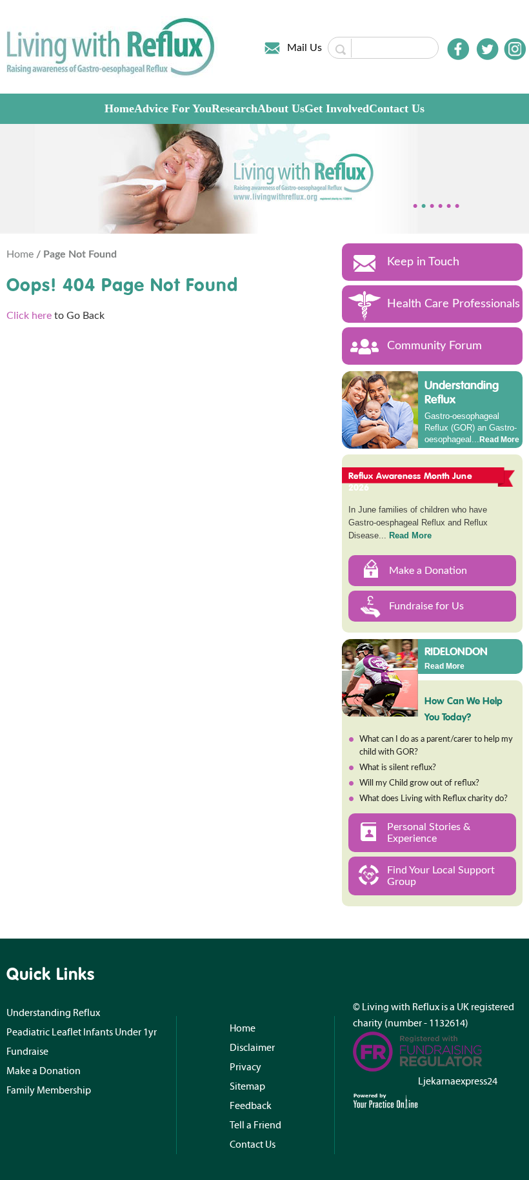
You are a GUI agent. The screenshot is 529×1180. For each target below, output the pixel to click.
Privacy (245, 1067)
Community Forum (434, 346)
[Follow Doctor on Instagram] (514, 49)
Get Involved (336, 108)
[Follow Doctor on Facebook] (458, 49)
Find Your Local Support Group (441, 876)
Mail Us (304, 48)
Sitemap (247, 1086)
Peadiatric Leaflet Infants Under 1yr (81, 1032)
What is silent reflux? (397, 768)
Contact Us (396, 108)
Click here (29, 315)
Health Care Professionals (453, 304)
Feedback (251, 1106)
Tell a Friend (255, 1125)
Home (119, 108)
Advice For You (173, 108)
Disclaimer (252, 1047)
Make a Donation (428, 570)
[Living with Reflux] (111, 46)
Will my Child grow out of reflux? (419, 783)
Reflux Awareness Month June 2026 (410, 481)
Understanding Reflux (461, 392)
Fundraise (27, 1051)
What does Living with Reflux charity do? (433, 799)
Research (234, 108)
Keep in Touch (423, 262)
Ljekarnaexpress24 (457, 1081)
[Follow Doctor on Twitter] (487, 49)
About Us (280, 108)
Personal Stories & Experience (428, 833)
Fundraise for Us (426, 606)
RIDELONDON (456, 650)
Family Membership (48, 1090)
